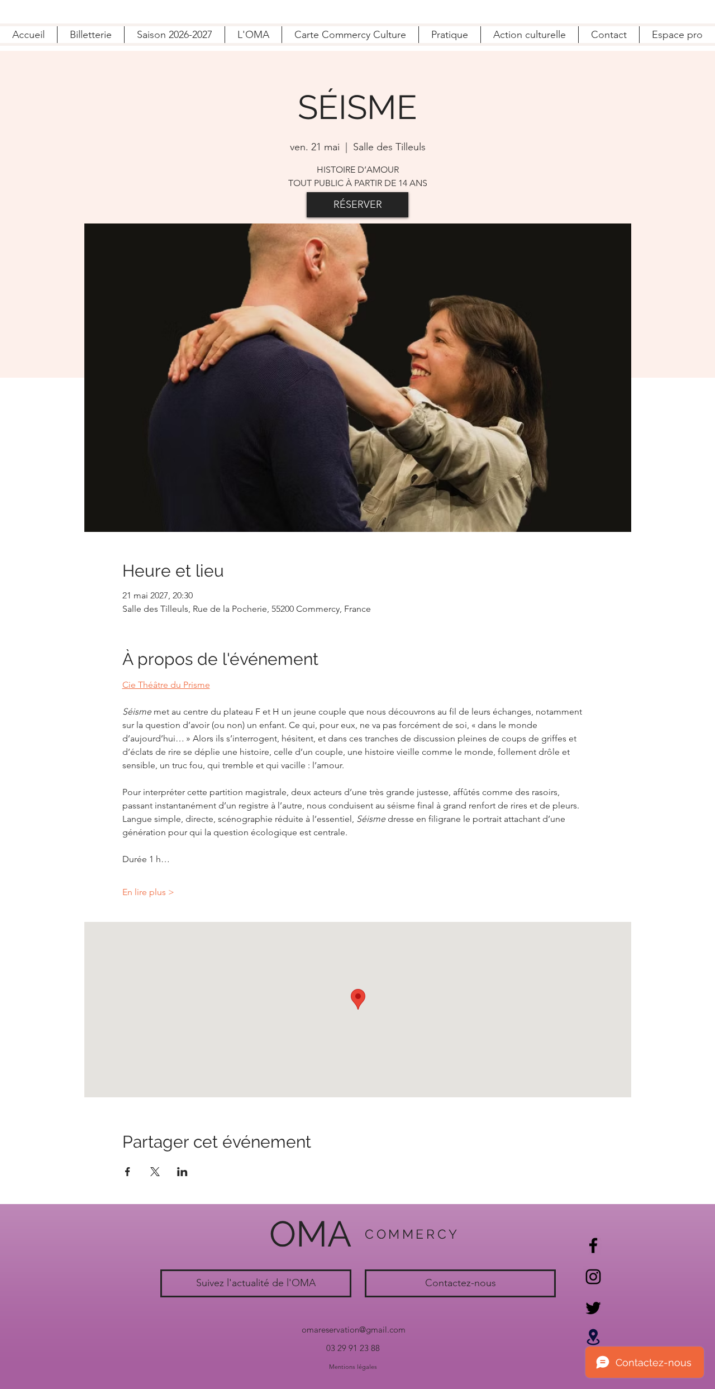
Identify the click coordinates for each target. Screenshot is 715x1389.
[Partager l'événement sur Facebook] (127, 1171)
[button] (253, 34)
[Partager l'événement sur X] (155, 1171)
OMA (310, 1234)
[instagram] (593, 1277)
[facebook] (593, 1245)
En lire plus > (148, 892)
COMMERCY (412, 1233)
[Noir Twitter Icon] (593, 1308)
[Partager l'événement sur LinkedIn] (182, 1171)
